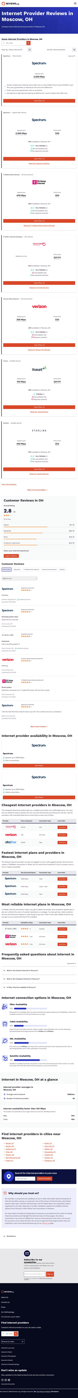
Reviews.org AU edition (12, 1317)
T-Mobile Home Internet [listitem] (31, 569)
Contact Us (5, 1302)
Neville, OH (10, 1146)
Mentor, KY (10, 1143)
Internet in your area (7, 1348)
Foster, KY (9, 1161)
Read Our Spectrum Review (39, 163)
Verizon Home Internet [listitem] (49, 569)
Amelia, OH (49, 1155)
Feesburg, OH (50, 1161)
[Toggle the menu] (75, 3)
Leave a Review (11, 556)
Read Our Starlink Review (39, 474)
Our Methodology (7, 1312)
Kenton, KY (49, 1158)
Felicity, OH (10, 1155)
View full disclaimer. (9, 484)
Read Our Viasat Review (39, 412)
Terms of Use (4, 1384)
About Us (45, 1223)
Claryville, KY (49, 1146)
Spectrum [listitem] (17, 569)
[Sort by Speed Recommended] (64, 50)
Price (6, 537)
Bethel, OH (49, 1149)
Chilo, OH (9, 1152)
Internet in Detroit (7, 1360)
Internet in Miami (6, 1352)
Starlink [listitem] (62, 569)
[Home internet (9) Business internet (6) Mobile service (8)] (20, 50)
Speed (6, 525)
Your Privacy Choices (43, 1391)
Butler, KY (48, 1143)
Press (3, 1307)
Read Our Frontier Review (39, 288)
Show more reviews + (39, 727)
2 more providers (37, 490)
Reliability (7, 531)
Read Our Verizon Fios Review (39, 350)
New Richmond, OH (13, 1158)
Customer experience (12, 543)
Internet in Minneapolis (8, 1356)
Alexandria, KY (50, 1152)
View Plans (38, 101)
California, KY (11, 1149)
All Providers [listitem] (7, 569)
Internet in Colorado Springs (10, 1364)
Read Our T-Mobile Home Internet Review (39, 226)
